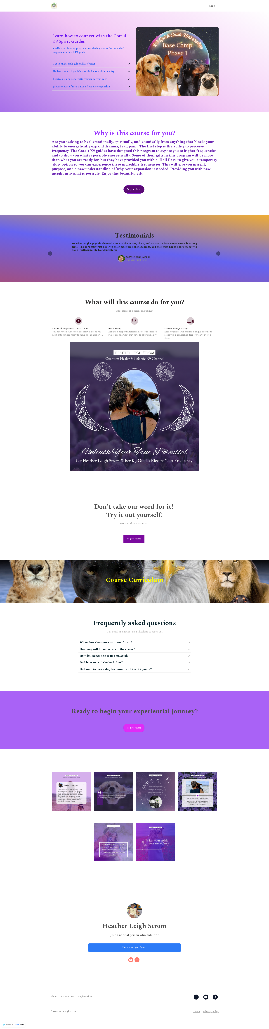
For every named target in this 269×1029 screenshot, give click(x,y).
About (54, 996)
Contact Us (67, 996)
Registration (85, 996)
